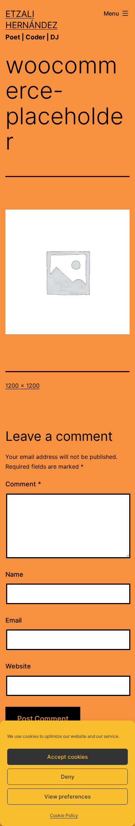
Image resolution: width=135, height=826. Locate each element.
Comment (23, 484)
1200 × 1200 (22, 385)
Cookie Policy (64, 815)
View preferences (67, 796)
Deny (68, 776)
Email (13, 620)
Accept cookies (67, 756)
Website (18, 666)
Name (14, 574)
